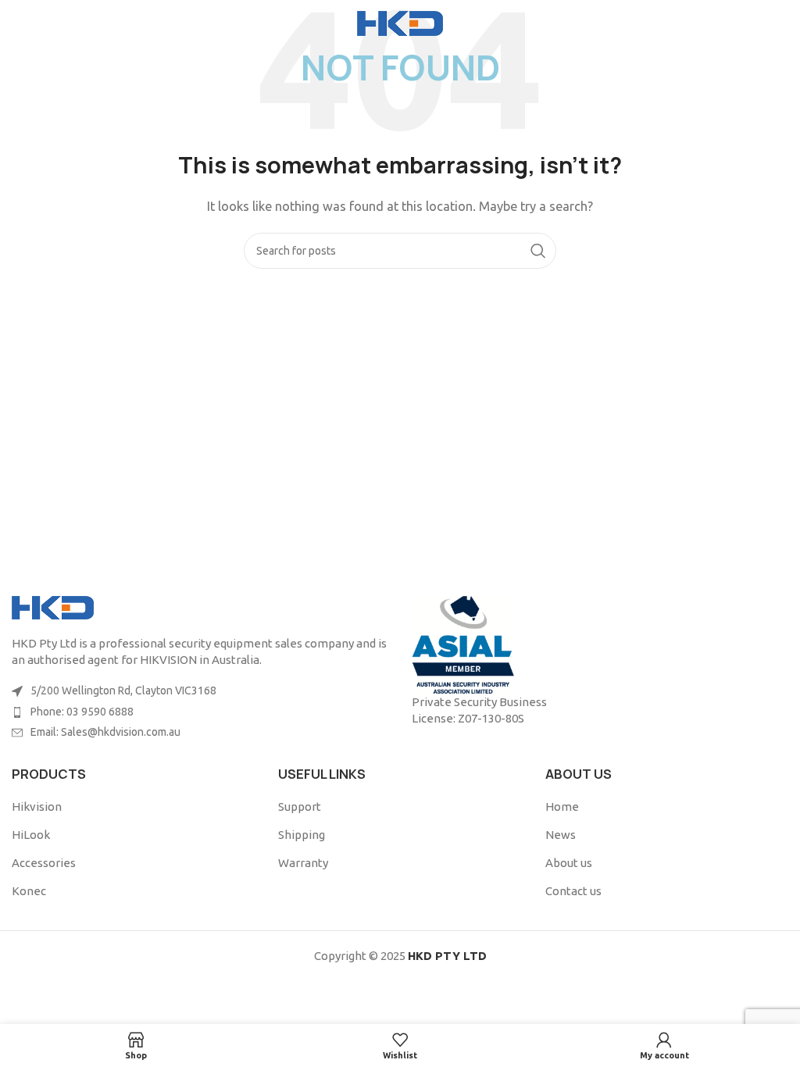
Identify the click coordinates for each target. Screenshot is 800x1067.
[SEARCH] (538, 251)
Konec (29, 890)
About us (568, 862)
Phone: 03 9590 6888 (82, 711)
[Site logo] (400, 22)
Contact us (573, 890)
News (560, 834)
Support (299, 806)
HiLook (31, 834)
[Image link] (53, 606)
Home (562, 806)
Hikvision (37, 806)
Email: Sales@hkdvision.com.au (105, 732)
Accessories (44, 862)
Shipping (301, 834)
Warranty (303, 862)
